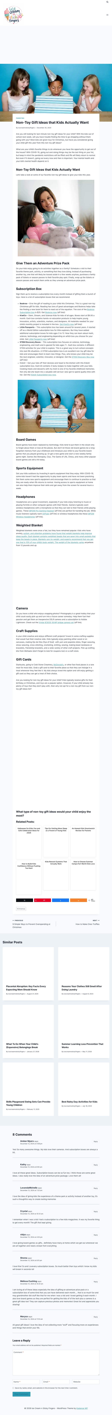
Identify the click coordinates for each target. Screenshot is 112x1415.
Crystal (24, 1211)
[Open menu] (107, 14)
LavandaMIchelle (28, 1188)
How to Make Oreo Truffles (87, 922)
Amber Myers (27, 1141)
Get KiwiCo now (67, 324)
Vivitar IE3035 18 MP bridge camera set (56, 622)
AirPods (45, 514)
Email (46, 1382)
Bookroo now (51, 312)
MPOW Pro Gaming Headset (41, 511)
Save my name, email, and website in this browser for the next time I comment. (46, 1388)
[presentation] (28, 964)
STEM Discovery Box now (83, 357)
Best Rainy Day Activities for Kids (79, 1101)
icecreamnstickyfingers (26, 128)
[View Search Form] (107, 2)
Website (76, 1382)
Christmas (21, 909)
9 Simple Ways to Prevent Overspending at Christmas (31, 924)
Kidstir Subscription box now (43, 375)
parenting (20, 118)
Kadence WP (82, 1408)
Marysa (24, 1316)
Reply (96, 1141)
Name (17, 1382)
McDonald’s (58, 665)
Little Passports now (38, 339)
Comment (19, 1352)
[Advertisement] (56, 42)
